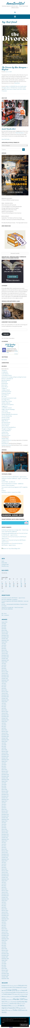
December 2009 (5, 953)
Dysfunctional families (12, 992)
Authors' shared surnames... (8, 485)
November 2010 (5, 935)
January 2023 (5, 693)
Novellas (23, 1001)
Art (12, 987)
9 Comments (4, 90)
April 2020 (4, 748)
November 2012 (5, 895)
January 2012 (5, 912)
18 (6, 585)
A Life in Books (5, 373)
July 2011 (4, 922)
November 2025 (5, 637)
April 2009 (4, 967)
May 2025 (4, 646)
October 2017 (5, 797)
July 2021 (4, 723)
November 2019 (5, 756)
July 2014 (4, 862)
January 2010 (5, 952)
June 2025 (4, 645)
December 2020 (5, 734)
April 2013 (4, 887)
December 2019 (5, 754)
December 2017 (5, 794)
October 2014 (5, 857)
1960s (21, 985)
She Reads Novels (6, 422)
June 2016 (4, 824)
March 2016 (4, 829)
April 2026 (4, 628)
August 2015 (4, 840)
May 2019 (4, 766)
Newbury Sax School (6, 445)
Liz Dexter (4, 530)
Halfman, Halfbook (6, 403)
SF (20, 1005)
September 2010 (5, 938)
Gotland (14, 89)
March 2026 (4, 630)
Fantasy (16, 994)
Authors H (8, 86)
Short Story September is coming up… (10, 599)
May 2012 (4, 905)
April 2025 (4, 648)
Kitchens (24, 89)
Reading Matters (6, 419)
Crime (11, 990)
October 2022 (5, 698)
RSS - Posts (4, 613)
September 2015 (5, 839)
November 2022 (5, 696)
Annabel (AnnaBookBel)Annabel (9, 533)
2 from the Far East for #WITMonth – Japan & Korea (13, 597)
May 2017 (4, 806)
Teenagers (9, 1010)
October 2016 (5, 817)
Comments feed (5, 564)
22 (21, 585)
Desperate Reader (6, 393)
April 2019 (4, 768)
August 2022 (4, 701)
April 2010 (4, 947)
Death (19, 990)
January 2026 (5, 633)
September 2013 (5, 879)
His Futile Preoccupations (8, 404)
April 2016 (4, 827)
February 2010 (5, 950)
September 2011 (5, 918)
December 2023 (5, 675)
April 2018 (4, 787)
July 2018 (4, 782)
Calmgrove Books (6, 390)
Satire (13, 1005)
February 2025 (5, 651)
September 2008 (5, 978)
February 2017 (5, 811)
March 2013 (4, 889)
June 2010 (4, 943)
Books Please (5, 386)
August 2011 (4, 920)
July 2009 (4, 962)
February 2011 (5, 930)
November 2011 (5, 915)
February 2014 (5, 870)
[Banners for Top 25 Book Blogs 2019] (11, 548)
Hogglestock (4, 406)
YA (4, 1012)
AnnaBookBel (15, 3)
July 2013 (4, 882)
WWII (24, 1010)
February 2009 (5, 970)
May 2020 (4, 746)
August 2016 (4, 821)
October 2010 (5, 937)
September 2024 (5, 660)
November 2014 (5, 855)
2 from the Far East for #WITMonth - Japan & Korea (14, 476)
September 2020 (5, 739)
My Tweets (4, 359)
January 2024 (5, 673)
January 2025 (5, 653)
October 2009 (5, 957)
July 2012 (4, 902)
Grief (18, 89)
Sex (16, 1005)
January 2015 (5, 852)
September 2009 (5, 958)
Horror (6, 996)
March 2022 (4, 709)
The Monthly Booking (7, 416)
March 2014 (4, 869)
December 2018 (5, 774)
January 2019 (5, 773)
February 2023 (5, 691)
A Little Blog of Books (7, 375)
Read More (17, 83)
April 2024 (4, 668)
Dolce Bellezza (5, 394)
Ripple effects (5, 420)
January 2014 (5, 872)
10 (2, 583)
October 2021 (5, 718)
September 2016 (5, 819)
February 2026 (5, 632)
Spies (4, 1010)
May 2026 (4, 627)
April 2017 (4, 807)
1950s (16, 985)
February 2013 (5, 890)
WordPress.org (5, 566)
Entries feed (4, 562)
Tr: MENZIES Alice (13, 87)
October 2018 (5, 777)
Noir (9, 1001)
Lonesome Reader (6, 412)
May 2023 (4, 686)
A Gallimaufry (5, 372)
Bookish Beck (5, 383)
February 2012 (5, 910)
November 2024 (5, 656)
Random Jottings (6, 417)
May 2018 (4, 786)
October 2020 (5, 738)
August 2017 (4, 801)
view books (16, 353)
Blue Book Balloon (6, 380)
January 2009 (5, 971)
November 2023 (5, 676)
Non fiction (15, 1001)
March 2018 (4, 789)
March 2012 (4, 908)
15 (21, 583)
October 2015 (5, 837)
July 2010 (4, 942)
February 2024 (5, 671)
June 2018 (4, 784)
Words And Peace (6, 435)
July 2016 (4, 822)
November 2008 (5, 975)
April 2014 (4, 867)
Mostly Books (5, 443)
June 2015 (4, 844)
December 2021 (5, 714)
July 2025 (4, 643)
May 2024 (4, 666)
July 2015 (4, 842)
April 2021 (4, 728)
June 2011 (4, 923)
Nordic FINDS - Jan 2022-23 (8, 481)
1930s (11, 985)
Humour (11, 996)
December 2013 (5, 874)
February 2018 (5, 791)
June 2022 (4, 705)
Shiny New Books (20, 132)
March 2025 (4, 650)
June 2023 (4, 685)
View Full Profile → (6, 139)
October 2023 (5, 678)
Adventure (7, 987)
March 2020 (4, 749)
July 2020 (4, 743)
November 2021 (5, 716)
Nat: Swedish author (22, 86)
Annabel (8, 348)
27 (13, 586)
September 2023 (5, 680)
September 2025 (5, 640)
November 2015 (5, 836)
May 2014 (4, 865)
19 (9, 585)
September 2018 (5, 779)
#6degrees (5, 985)
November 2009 (5, 955)
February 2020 (5, 751)
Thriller (17, 1010)
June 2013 (4, 884)
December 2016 (5, 814)
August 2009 (4, 960)
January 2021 (5, 733)
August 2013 (4, 880)
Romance (6, 1006)
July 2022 (4, 703)
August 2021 (4, 721)
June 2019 (4, 764)
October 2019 (5, 758)
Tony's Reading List (6, 430)
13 (13, 583)
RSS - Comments (5, 615)
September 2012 (5, 899)
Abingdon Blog (5, 438)
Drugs (3, 992)
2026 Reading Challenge (10, 345)
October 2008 (5, 976)
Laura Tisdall (5, 411)
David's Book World (6, 391)
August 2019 (4, 761)
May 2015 (4, 845)
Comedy (18, 987)
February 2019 (5, 771)
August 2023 (4, 681)
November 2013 (5, 875)
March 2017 (4, 809)
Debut (24, 990)
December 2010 (5, 933)
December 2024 (5, 655)
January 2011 (5, 932)
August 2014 (4, 860)
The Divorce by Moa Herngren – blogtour (15, 68)
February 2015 (5, 850)
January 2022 (5, 713)
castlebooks (4, 536)
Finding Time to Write (7, 401)
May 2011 (4, 925)
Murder (19, 999)
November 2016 (5, 816)
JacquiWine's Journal (7, 407)
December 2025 (5, 635)
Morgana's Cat (5, 442)
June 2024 (4, 665)
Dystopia (21, 992)
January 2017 (5, 812)
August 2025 (4, 642)
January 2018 (5, 792)
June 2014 (4, 864)
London (17, 996)
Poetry (8, 1003)
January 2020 (5, 753)
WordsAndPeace (6, 543)
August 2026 (4, 622)
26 (9, 586)
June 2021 (4, 724)
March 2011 (4, 928)
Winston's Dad (5, 433)
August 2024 (4, 661)
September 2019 (5, 759)
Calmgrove (4, 388)
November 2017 (5, 796)
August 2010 (4, 940)
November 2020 (5, 736)
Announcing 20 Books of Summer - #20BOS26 (12, 483)
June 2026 (4, 625)
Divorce (11, 89)
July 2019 (4, 763)
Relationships (14, 1003)
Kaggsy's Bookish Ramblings (8, 409)
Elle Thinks (4, 396)
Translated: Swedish (22, 87)
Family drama (8, 994)
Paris (4, 1003)
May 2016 (4, 826)
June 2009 (4, 963)
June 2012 (4, 904)
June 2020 (4, 744)
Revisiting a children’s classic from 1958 (11, 492)
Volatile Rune (5, 432)
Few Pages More (6, 399)
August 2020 (4, 741)
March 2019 (4, 769)
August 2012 (4, 900)
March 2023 (4, 690)
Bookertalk (4, 381)
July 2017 (4, 802)
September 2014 (5, 859)
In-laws (20, 89)
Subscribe (5, 334)
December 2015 (5, 834)
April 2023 (4, 688)
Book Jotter (4, 385)
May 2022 (4, 706)
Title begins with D (5, 87)
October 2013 (5, 877)
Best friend (7, 89)
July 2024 (4, 663)
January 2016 (5, 832)
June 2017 (4, 804)
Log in (3, 561)
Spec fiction (22, 1008)
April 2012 (4, 907)
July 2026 (4, 623)
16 (25, 583)
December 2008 (5, 973)
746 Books (4, 370)
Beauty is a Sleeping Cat (7, 378)
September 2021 (5, 719)
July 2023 (4, 683)
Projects (4, 490)
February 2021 (5, 731)
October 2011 (5, 917)
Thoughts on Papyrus (7, 429)
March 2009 (4, 968)
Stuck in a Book (5, 425)
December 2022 (5, 695)
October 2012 (5, 897)
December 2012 (5, 894)
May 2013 (4, 885)
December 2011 (5, 913)
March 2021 (4, 729)
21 (17, 585)
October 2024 (5, 658)
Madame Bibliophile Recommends (10, 414)
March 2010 (4, 948)
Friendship (22, 994)
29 (21, 586)
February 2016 (5, 831)
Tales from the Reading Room (9, 427)
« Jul (2, 591)
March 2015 (4, 849)
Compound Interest (6, 440)
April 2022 (4, 708)
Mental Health (9, 999)
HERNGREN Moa (14, 86)
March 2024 (4, 670)
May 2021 (4, 726)
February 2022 (5, 711)
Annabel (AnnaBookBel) (8, 129)
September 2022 (5, 700)
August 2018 (4, 781)
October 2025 (5, 638)
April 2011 (4, 927)
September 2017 (5, 799)
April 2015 (4, 847)
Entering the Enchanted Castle (9, 398)
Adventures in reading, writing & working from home (14, 377)
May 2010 (4, 945)
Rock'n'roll (22, 1003)
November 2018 (5, 776)
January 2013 (5, 892)
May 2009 (4, 965)
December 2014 (5, 854)
